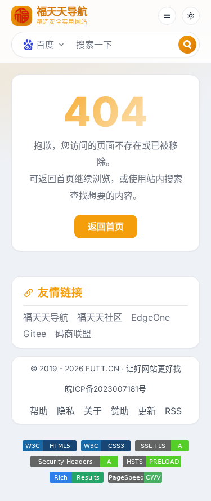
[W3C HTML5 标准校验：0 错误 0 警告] (50, 445)
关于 (93, 410)
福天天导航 (45, 317)
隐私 (66, 410)
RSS (173, 410)
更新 (147, 410)
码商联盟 (73, 333)
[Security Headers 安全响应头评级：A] (74, 461)
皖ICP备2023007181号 (105, 388)
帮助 (39, 410)
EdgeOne (150, 317)
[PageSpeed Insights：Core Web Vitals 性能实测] (135, 477)
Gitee (34, 333)
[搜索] (187, 45)
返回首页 (106, 226)
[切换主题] (191, 16)
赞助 (120, 410)
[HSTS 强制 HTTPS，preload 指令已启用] (152, 461)
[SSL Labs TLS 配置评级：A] (162, 445)
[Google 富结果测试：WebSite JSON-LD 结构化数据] (77, 477)
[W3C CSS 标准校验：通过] (106, 445)
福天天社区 (99, 317)
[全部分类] (167, 16)
